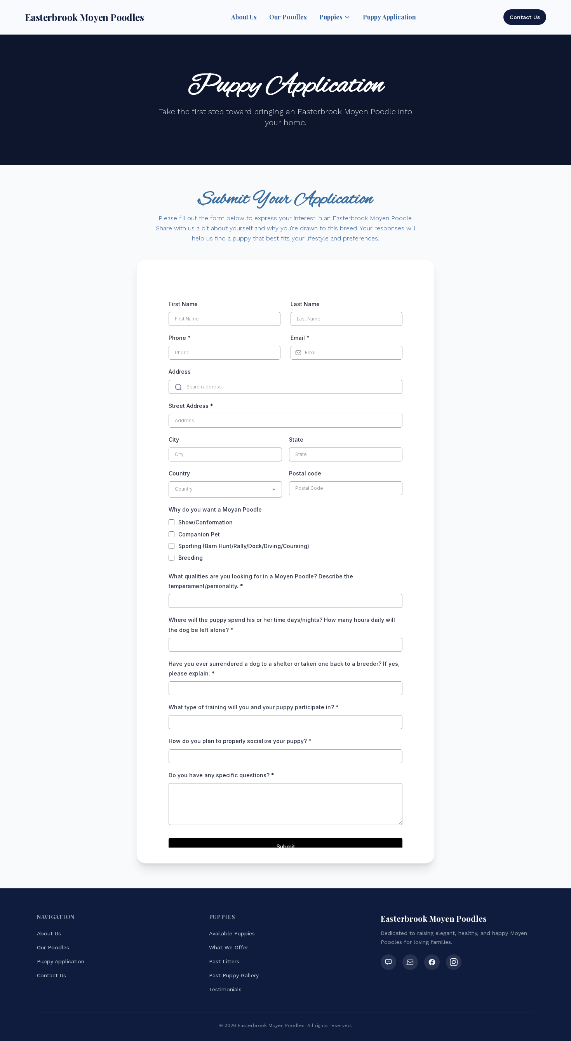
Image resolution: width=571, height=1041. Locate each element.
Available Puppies (232, 933)
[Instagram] (453, 962)
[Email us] (410, 962)
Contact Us (525, 17)
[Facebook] (432, 962)
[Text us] (388, 962)
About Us (244, 17)
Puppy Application (389, 17)
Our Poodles (288, 17)
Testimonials (225, 989)
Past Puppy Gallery (234, 975)
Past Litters (224, 961)
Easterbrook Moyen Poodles (84, 17)
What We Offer (228, 947)
